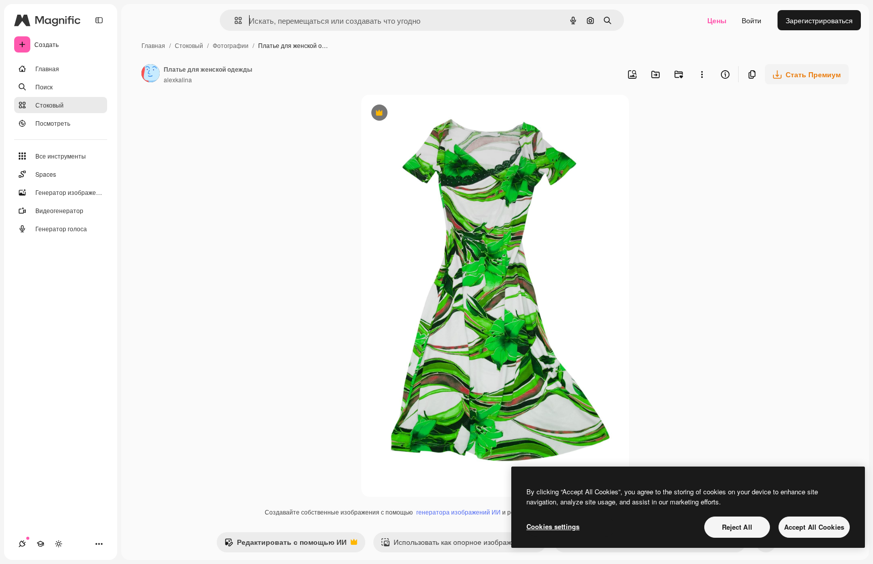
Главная (153, 45)
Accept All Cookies (814, 527)
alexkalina (178, 79)
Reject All (737, 527)
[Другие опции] (702, 74)
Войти (751, 20)
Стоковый (189, 45)
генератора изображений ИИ (458, 511)
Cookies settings (552, 526)
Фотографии (231, 45)
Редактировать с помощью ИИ (285, 544)
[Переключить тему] (59, 544)
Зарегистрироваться (819, 20)
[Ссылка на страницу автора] (150, 74)
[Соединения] (22, 544)
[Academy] (40, 544)
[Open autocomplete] (234, 20)
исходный (429, 114)
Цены (716, 20)
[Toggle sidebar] (99, 20)
